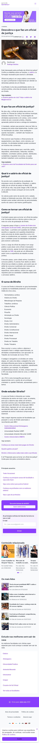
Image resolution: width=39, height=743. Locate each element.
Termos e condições (13, 717)
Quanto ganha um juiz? (9, 449)
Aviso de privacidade (12, 712)
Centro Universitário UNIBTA (14, 437)
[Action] (19, 16)
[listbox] (19, 484)
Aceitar (19, 739)
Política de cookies (28, 712)
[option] (19, 473)
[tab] (18, 572)
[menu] (35, 3)
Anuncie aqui (27, 717)
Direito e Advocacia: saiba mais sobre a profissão (19, 453)
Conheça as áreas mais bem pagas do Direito (17, 445)
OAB (11, 251)
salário (31, 72)
